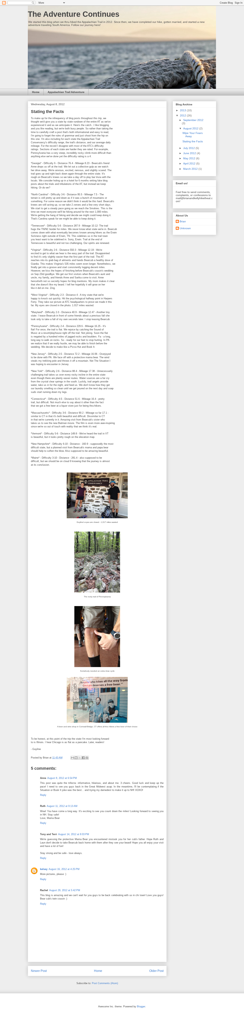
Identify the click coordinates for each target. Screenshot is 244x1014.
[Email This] (72, 758)
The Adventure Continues (73, 14)
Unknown (185, 228)
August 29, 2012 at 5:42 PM (64, 890)
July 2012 (189, 148)
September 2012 (193, 120)
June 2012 (190, 153)
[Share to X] (80, 758)
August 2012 (191, 128)
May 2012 (189, 158)
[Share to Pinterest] (87, 758)
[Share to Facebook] (83, 758)
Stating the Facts (192, 141)
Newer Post (39, 970)
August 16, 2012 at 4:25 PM (64, 869)
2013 (183, 110)
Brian (183, 221)
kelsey (43, 869)
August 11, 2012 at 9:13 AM (62, 806)
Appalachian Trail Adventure (66, 92)
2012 (183, 115)
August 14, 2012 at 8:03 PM (73, 834)
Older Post (156, 970)
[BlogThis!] (76, 758)
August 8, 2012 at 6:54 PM (62, 778)
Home (35, 92)
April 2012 (189, 163)
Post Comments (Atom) (105, 983)
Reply (43, 795)
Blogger (141, 1006)
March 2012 (190, 168)
